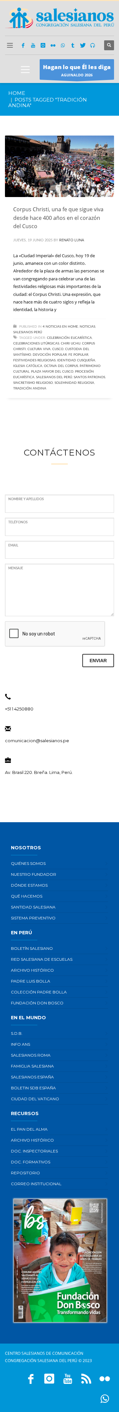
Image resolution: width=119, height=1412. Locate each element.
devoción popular (50, 354)
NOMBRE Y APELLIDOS (26, 499)
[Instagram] (43, 45)
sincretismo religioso (33, 382)
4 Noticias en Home (60, 326)
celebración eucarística (69, 338)
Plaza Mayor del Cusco (52, 371)
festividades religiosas (34, 360)
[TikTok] (73, 45)
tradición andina (29, 388)
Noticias (87, 326)
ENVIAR (98, 660)
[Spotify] (93, 45)
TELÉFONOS (17, 522)
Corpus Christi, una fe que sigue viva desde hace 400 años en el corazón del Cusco (58, 218)
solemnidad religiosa (74, 382)
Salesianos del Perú (54, 377)
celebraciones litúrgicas (36, 343)
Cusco (57, 349)
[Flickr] (53, 45)
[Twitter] (83, 45)
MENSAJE (15, 568)
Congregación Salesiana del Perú (41, 1360)
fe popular (78, 354)
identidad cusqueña (76, 360)
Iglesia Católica (27, 366)
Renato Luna (71, 240)
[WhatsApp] (63, 45)
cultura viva (39, 349)
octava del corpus (61, 366)
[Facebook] (23, 45)
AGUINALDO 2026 (77, 70)
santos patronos (89, 377)
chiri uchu (70, 343)
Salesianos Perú (27, 332)
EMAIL (13, 545)
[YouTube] (33, 45)
